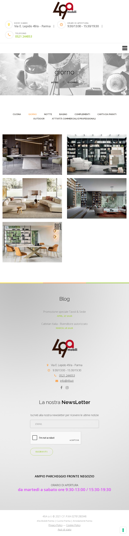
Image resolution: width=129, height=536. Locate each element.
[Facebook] (61, 387)
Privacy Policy (55, 525)
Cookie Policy (73, 525)
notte (48, 114)
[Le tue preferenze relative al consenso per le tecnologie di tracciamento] (123, 530)
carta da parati (106, 114)
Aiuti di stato (64, 529)
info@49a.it (67, 381)
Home (55, 82)
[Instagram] (67, 387)
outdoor (39, 118)
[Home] (64, 18)
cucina (17, 114)
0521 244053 (23, 36)
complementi (82, 114)
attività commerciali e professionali (74, 118)
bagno (63, 114)
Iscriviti (41, 451)
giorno (73, 82)
